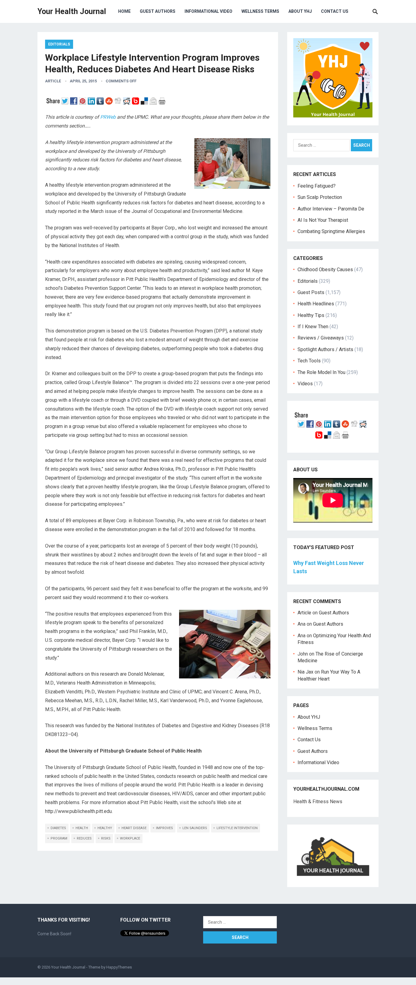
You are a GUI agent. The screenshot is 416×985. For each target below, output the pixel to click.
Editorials (59, 44)
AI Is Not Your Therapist (323, 220)
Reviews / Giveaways (321, 338)
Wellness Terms (260, 11)
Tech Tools (309, 361)
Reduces (84, 838)
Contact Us (334, 11)
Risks (106, 838)
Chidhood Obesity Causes (325, 269)
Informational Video (208, 11)
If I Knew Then (313, 326)
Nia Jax (305, 672)
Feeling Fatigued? (317, 186)
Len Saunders (194, 828)
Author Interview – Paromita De (331, 209)
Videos (305, 383)
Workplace (130, 838)
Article (53, 81)
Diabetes (58, 828)
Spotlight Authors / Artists (325, 349)
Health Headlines (316, 304)
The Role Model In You (321, 372)
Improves (164, 828)
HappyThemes (119, 967)
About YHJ (300, 11)
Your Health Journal (71, 11)
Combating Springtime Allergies (333, 231)
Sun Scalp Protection (320, 197)
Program (59, 838)
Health (82, 828)
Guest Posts (311, 292)
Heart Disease (134, 828)
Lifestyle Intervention (237, 828)
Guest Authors (157, 11)
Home (124, 11)
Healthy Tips (311, 315)
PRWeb (108, 117)
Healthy (104, 828)
